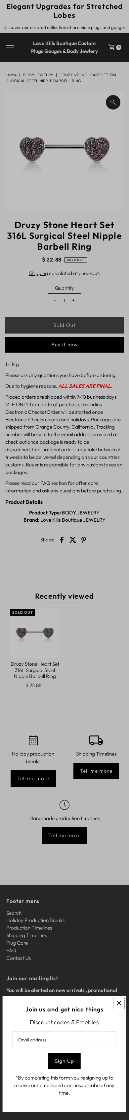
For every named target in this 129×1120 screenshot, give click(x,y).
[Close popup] (119, 1003)
